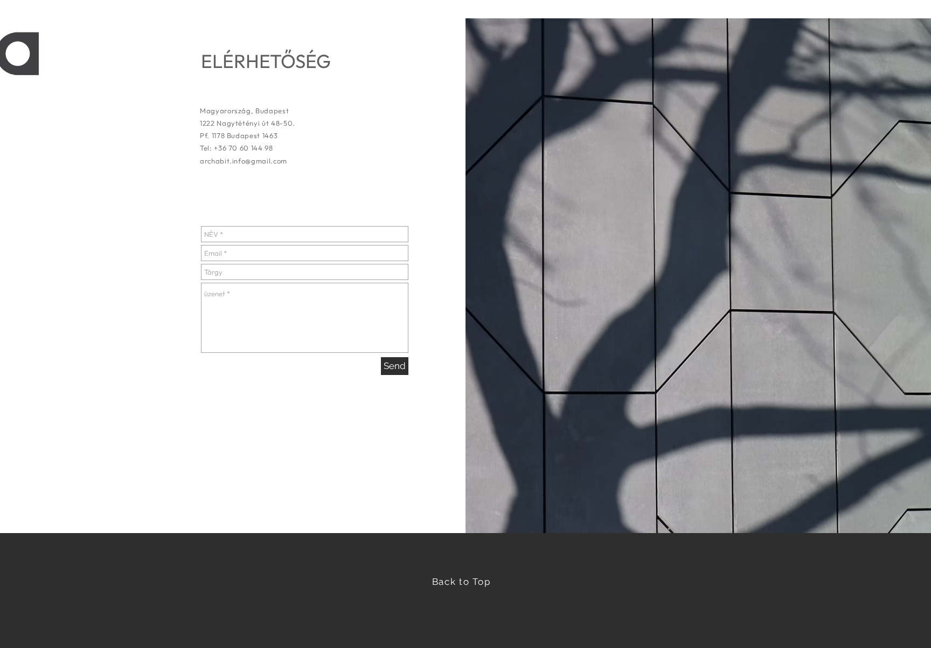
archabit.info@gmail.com (243, 160)
